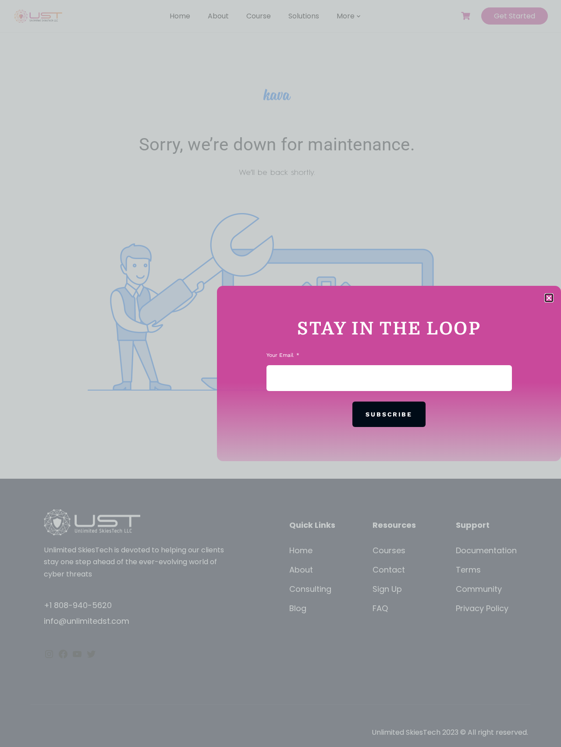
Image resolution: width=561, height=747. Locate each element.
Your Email (280, 355)
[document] (280, 373)
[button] (549, 298)
